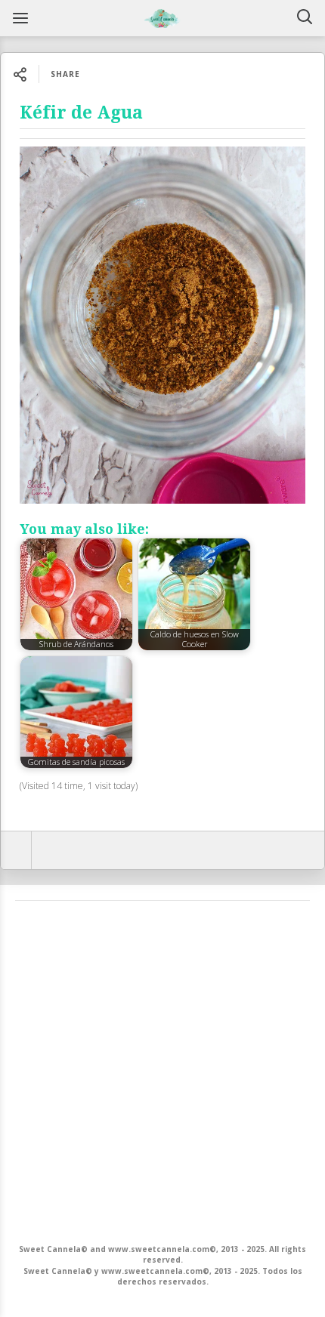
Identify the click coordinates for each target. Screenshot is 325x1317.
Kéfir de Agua (81, 113)
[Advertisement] (162, 1070)
